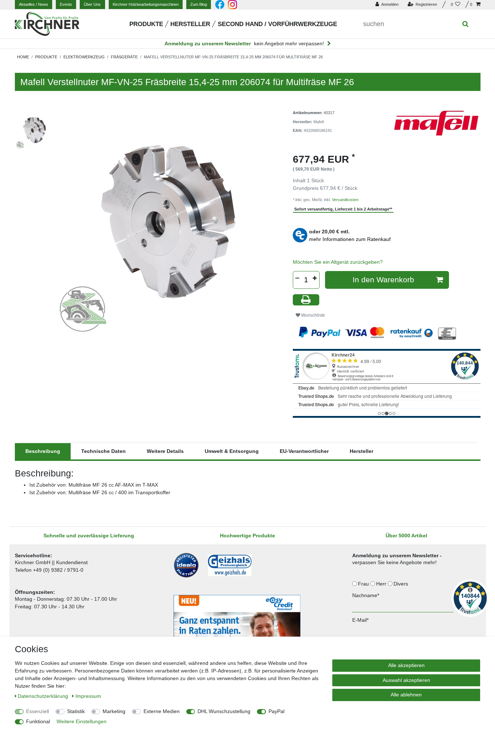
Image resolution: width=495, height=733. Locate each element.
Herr (382, 584)
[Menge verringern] (297, 278)
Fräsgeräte (124, 57)
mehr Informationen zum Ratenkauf (350, 239)
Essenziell (37, 711)
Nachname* (365, 595)
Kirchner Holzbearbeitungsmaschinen (146, 4)
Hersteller (190, 24)
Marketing (114, 711)
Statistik (76, 711)
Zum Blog (198, 4)
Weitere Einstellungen (82, 721)
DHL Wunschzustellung (223, 711)
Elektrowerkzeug (84, 57)
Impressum (88, 696)
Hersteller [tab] (361, 451)
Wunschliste (312, 315)
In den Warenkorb (383, 279)
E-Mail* (360, 620)
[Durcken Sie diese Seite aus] (306, 299)
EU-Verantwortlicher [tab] (304, 451)
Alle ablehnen (406, 694)
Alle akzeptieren (406, 665)
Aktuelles (33, 4)
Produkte (146, 24)
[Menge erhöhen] (314, 278)
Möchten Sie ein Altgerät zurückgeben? (338, 262)
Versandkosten (345, 199)
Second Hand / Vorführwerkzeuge (277, 24)
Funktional (38, 721)
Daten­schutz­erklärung (44, 696)
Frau (364, 584)
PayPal (276, 711)
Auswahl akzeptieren (406, 680)
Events (66, 4)
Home (23, 57)
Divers (401, 584)
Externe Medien (161, 711)
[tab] (43, 451)
